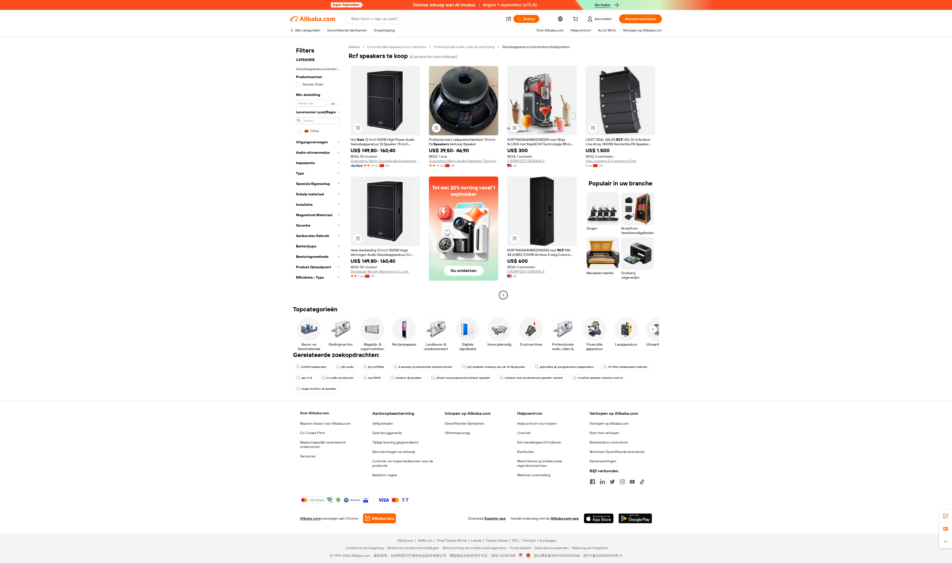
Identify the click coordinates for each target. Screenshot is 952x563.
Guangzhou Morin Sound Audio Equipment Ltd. (385, 161)
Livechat (524, 433)
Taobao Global (496, 540)
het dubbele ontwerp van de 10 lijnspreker (496, 367)
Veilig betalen (382, 423)
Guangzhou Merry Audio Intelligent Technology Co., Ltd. (463, 161)
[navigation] (318, 171)
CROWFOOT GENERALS (525, 161)
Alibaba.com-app (565, 518)
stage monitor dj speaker (318, 388)
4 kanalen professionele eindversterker (425, 367)
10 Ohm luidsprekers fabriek (627, 367)
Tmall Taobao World (452, 540)
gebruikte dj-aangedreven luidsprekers (567, 367)
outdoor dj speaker (408, 378)
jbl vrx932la (376, 367)
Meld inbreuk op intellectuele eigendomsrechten (539, 463)
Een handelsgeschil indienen (539, 442)
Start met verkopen (604, 433)
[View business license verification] (520, 555)
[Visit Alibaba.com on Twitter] (612, 482)
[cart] (576, 20)
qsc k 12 (306, 378)
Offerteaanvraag (457, 433)
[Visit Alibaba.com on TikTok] (642, 482)
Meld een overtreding (533, 475)
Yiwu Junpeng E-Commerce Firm (611, 161)
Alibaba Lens (310, 518)
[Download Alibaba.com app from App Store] (599, 518)
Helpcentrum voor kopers (537, 423)
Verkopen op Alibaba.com (609, 423)
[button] (508, 19)
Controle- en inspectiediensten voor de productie (402, 463)
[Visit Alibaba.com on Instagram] (622, 482)
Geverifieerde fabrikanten (464, 423)
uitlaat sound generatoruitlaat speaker (463, 378)
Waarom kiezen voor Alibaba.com (325, 423)
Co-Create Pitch (312, 433)
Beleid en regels (384, 475)
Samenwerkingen (603, 461)
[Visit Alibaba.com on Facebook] (592, 482)
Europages (548, 540)
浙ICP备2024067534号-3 (602, 556)
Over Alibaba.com (314, 413)
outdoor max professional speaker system (534, 378)
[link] (945, 515)
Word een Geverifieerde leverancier (617, 452)
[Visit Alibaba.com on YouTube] (632, 482)
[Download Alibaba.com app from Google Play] (635, 518)
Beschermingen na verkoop (393, 452)
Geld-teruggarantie (387, 433)
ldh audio (347, 367)
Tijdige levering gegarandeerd (395, 442)
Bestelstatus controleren (609, 442)
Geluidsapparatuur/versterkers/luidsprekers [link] (536, 47)
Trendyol (529, 540)
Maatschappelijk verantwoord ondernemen (322, 444)
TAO (514, 540)
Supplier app (495, 518)
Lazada (476, 540)
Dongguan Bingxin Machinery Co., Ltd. (380, 271)
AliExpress (405, 540)
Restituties (525, 452)
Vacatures (308, 456)
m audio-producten (340, 378)
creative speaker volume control (600, 378)
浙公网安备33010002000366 (557, 556)
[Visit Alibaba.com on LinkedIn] (602, 482)
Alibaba (354, 47)
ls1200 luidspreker (314, 367)
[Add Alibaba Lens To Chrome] (379, 518)
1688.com (425, 540)
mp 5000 (374, 378)
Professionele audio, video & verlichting (464, 47)
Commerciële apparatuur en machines (396, 47)
